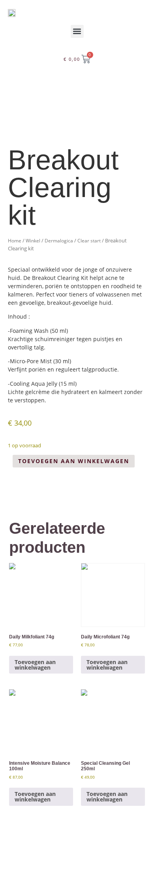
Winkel (33, 240)
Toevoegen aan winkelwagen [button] (35, 664)
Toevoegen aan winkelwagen (73, 461)
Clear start (89, 240)
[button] (77, 31)
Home (14, 240)
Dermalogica (59, 240)
